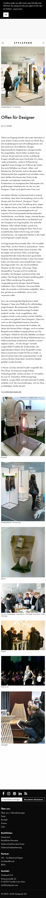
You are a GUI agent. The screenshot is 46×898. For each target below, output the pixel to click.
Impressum (5, 837)
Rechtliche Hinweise (9, 840)
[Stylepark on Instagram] (9, 793)
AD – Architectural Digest (12, 857)
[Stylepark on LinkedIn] (20, 793)
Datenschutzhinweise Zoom (12, 844)
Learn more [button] (17, 9)
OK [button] (6, 15)
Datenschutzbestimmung (11, 847)
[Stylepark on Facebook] (3, 793)
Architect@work (7, 861)
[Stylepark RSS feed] (25, 793)
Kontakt (4, 819)
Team (3, 816)
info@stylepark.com (9, 885)
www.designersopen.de (11, 391)
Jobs (3, 826)
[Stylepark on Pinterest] (14, 793)
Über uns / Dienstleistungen (13, 812)
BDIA (3, 864)
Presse (4, 823)
